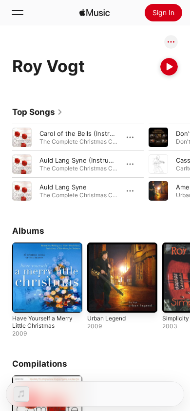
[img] (94, 12)
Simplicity (175, 318)
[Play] (169, 66)
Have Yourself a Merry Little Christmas (42, 322)
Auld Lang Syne (63, 187)
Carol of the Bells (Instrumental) (87, 133)
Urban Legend (106, 318)
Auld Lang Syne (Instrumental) (85, 160)
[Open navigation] (17, 12)
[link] (37, 112)
